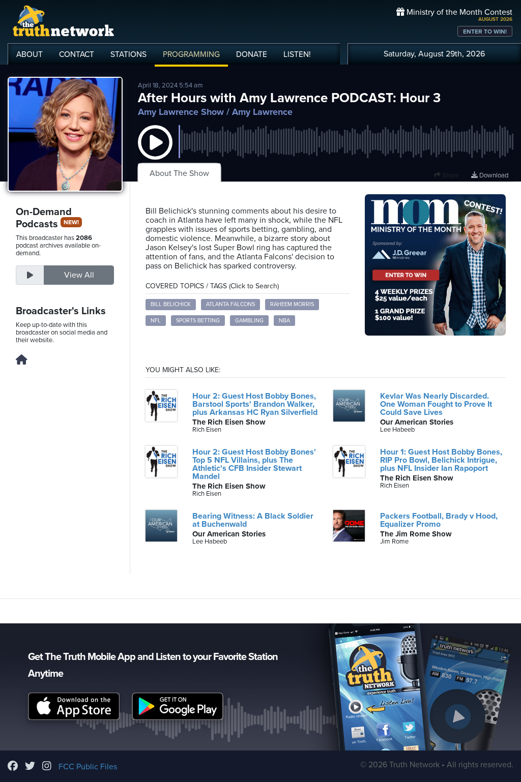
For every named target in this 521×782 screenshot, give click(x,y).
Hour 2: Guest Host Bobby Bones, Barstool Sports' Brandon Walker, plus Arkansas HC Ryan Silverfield (254, 404)
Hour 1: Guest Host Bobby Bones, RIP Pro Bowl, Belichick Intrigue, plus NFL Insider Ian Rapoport (441, 460)
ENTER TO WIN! (485, 31)
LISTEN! (297, 54)
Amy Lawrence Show (181, 111)
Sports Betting (198, 320)
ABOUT (29, 54)
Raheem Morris (292, 304)
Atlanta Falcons (230, 304)
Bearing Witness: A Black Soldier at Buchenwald (252, 520)
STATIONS (128, 54)
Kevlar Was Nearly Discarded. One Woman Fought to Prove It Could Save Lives (436, 404)
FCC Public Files (88, 767)
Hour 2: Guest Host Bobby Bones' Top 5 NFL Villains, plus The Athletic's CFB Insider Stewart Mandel (254, 464)
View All (79, 275)
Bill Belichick (171, 304)
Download (493, 175)
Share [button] (450, 175)
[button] (155, 152)
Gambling (249, 320)
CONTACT (76, 54)
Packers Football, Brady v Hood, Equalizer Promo (439, 520)
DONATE (251, 54)
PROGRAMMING (191, 54)
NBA (284, 320)
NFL (156, 320)
